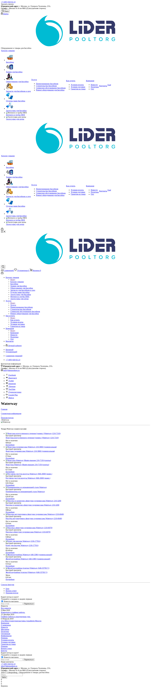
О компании (6, 625)
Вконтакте (12, 378)
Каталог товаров (17, 282)
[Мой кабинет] (2, 230)
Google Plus (13, 395)
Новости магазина (11, 601)
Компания (14, 333)
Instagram (12, 384)
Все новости (6, 608)
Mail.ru (11, 398)
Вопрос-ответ (6, 648)
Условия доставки (8, 642)
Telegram (11, 386)
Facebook (12, 375)
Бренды (4, 651)
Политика (5, 631)
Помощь (4, 638)
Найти (4, 677)
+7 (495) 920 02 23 (8, 2)
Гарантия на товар (8, 644)
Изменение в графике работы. (13, 612)
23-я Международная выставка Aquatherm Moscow (21, 621)
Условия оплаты (7, 640)
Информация (6, 636)
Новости (4, 627)
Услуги (13, 305)
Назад (12, 280)
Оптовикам (5, 634)
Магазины (5, 629)
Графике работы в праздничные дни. (16, 617)
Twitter (11, 381)
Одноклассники (14, 392)
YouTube (11, 389)
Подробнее (10, 445)
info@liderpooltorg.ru (11, 370)
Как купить (15, 320)
